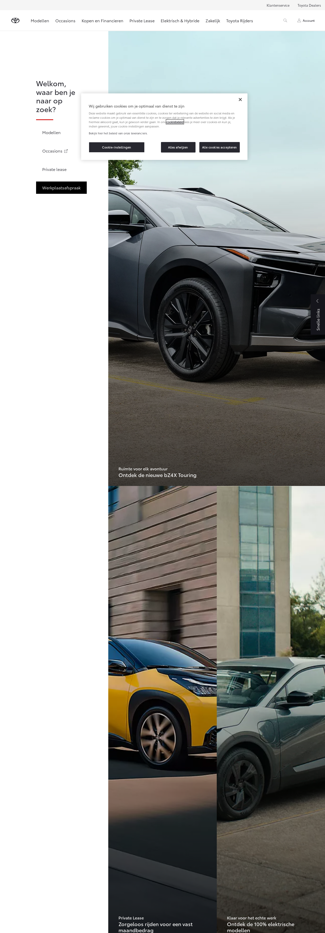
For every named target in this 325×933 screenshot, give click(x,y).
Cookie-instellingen (116, 147)
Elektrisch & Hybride (180, 20)
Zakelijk (212, 20)
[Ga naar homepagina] (15, 20)
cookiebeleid (174, 122)
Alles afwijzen (178, 147)
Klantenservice (278, 5)
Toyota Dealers (309, 5)
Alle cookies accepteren (219, 147)
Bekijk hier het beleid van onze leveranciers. (118, 133)
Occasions (65, 20)
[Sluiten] (240, 99)
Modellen (40, 20)
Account (309, 20)
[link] (216, 258)
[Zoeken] (285, 20)
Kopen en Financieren (102, 20)
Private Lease (142, 20)
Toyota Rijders (239, 20)
